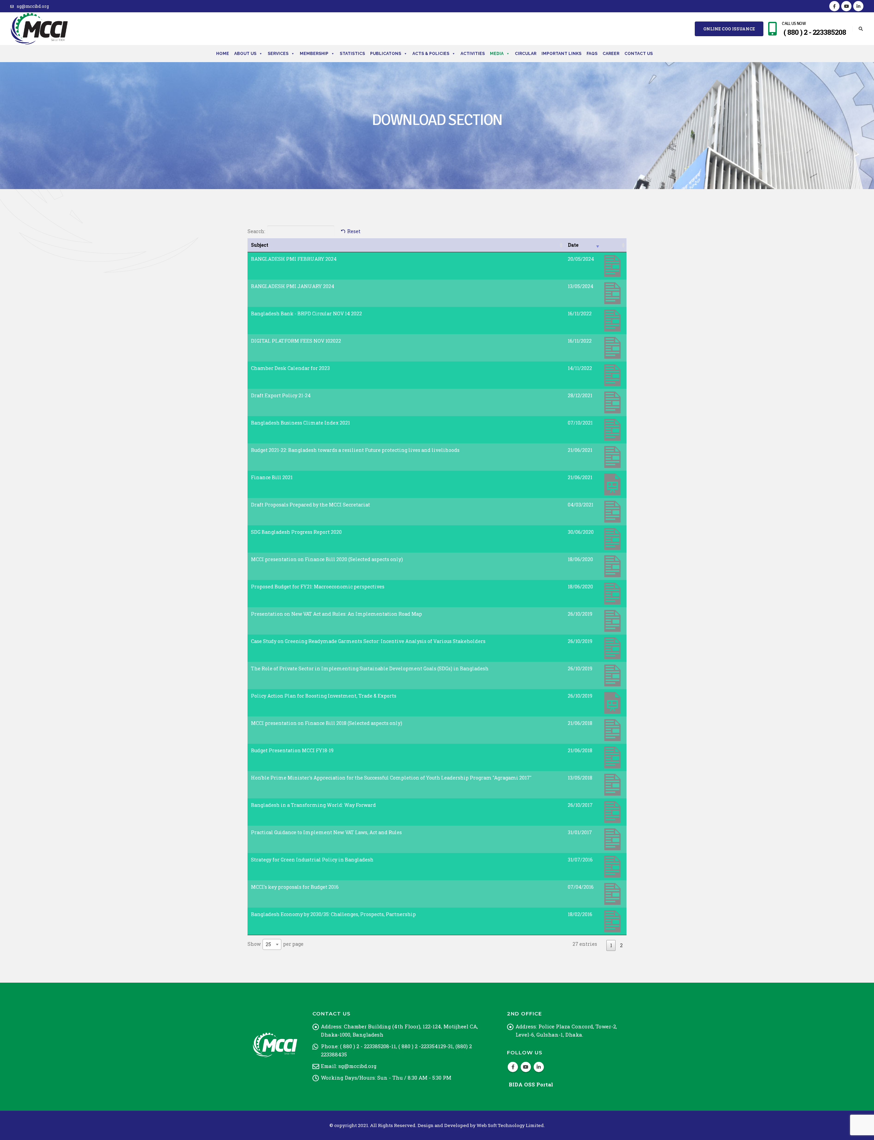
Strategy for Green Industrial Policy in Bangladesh (312, 859)
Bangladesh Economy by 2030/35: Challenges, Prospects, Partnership (333, 914)
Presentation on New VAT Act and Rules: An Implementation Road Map (336, 614)
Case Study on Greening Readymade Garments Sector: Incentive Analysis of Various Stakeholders (368, 641)
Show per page (276, 944)
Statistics (352, 53)
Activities (473, 53)
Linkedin (539, 1067)
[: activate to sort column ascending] (613, 245)
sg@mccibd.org (33, 6)
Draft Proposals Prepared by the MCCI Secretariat (310, 504)
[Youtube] (846, 6)
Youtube (526, 1067)
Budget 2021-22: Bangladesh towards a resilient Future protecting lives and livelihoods (355, 450)
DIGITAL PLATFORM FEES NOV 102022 (296, 341)
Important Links (561, 53)
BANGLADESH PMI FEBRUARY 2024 (294, 259)
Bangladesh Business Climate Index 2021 (300, 422)
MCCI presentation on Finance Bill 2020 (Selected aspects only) (327, 559)
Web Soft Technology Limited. (511, 1125)
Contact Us (638, 53)
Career (611, 53)
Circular (525, 53)
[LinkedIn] (858, 6)
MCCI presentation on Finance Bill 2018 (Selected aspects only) (326, 723)
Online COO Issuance (729, 28)
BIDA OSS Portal (531, 1084)
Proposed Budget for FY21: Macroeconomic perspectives (317, 586)
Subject (259, 245)
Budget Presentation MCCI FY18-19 (292, 750)
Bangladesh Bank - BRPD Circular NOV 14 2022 (306, 313)
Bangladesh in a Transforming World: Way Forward (313, 805)
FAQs (592, 53)
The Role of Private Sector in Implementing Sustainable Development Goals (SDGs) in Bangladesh (370, 668)
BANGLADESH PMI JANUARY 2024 (292, 286)
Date (573, 245)
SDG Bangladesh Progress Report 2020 (296, 532)
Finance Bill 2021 (272, 477)
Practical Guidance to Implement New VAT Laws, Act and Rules (326, 832)
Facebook (513, 1067)
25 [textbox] (268, 944)
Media (497, 53)
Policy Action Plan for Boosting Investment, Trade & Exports (323, 696)
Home (222, 53)
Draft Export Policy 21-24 (281, 395)
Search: (256, 231)
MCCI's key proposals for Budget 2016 (295, 887)
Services (278, 53)
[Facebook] (834, 6)
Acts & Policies (430, 53)
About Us (245, 53)
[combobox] (272, 944)
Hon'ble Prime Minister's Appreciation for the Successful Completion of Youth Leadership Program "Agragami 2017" (391, 777)
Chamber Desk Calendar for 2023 (290, 368)
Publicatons (385, 53)
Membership (314, 53)
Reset (354, 231)
